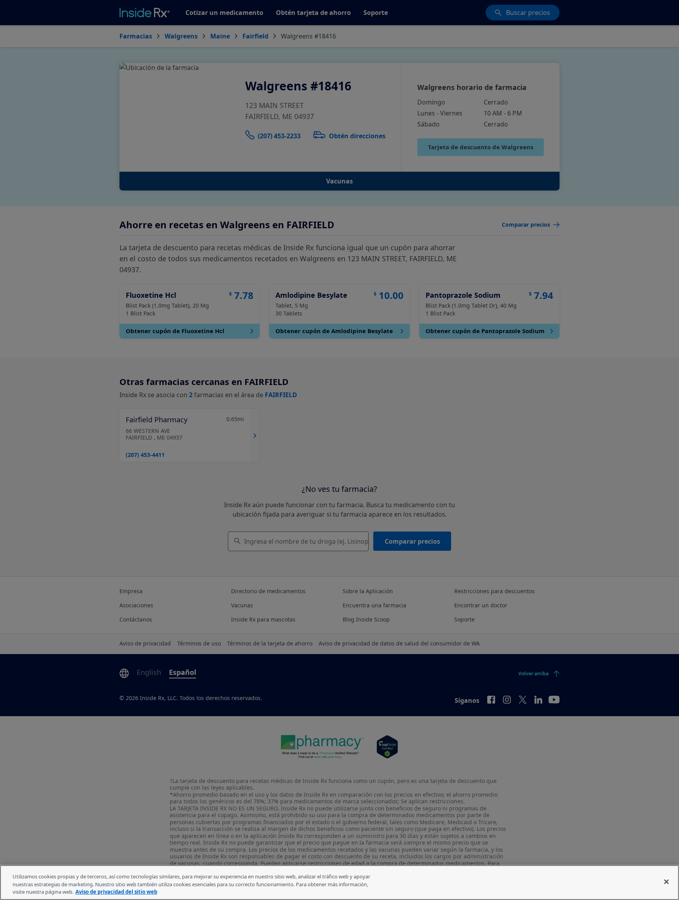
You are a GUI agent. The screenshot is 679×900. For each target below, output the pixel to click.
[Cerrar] (666, 881)
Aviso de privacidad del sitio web (116, 891)
